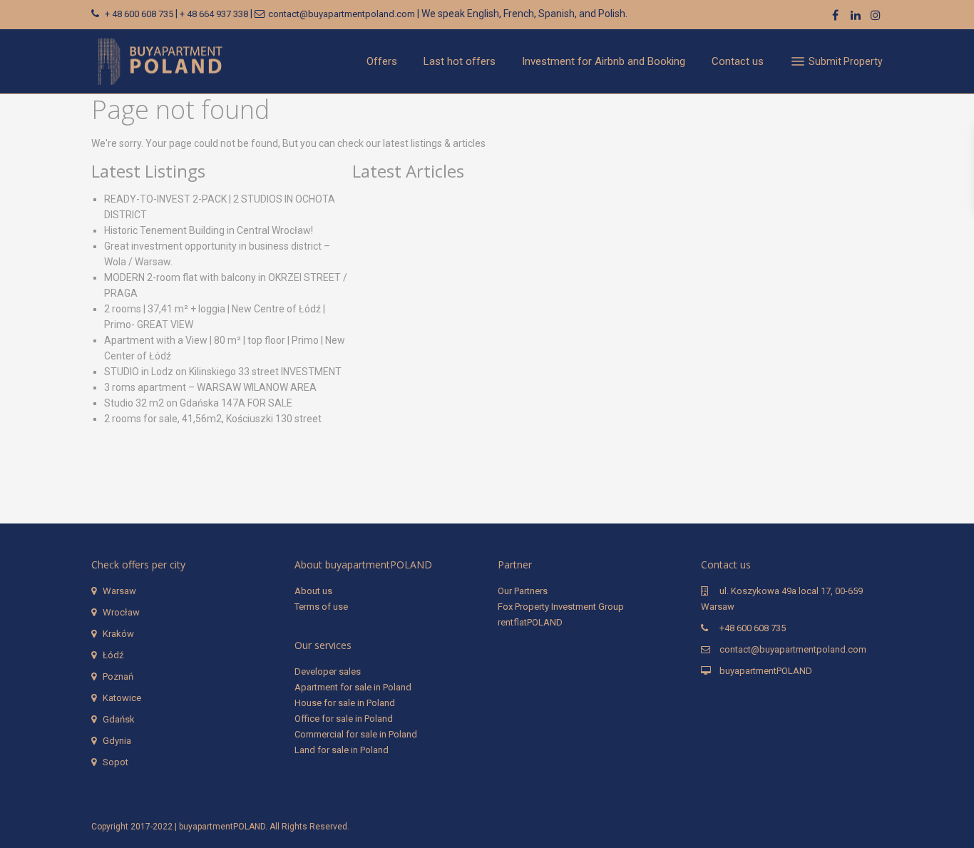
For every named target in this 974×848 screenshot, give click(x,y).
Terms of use (321, 606)
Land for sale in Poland (341, 750)
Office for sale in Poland (343, 718)
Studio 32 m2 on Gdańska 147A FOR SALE (198, 403)
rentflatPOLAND (530, 622)
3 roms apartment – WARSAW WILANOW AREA (210, 387)
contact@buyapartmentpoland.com (341, 14)
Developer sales (327, 671)
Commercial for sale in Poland (355, 734)
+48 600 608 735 (752, 628)
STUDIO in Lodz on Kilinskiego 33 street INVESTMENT (223, 371)
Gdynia (117, 740)
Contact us (738, 61)
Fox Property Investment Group (561, 606)
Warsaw (119, 591)
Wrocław (121, 612)
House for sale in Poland (344, 703)
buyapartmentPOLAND (765, 670)
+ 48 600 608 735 (139, 14)
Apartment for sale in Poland (352, 687)
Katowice (122, 698)
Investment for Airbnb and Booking (603, 61)
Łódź (113, 655)
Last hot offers (460, 61)
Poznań (118, 676)
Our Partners (523, 591)
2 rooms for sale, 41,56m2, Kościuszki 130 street (213, 418)
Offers (381, 61)
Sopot (115, 762)
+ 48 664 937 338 (214, 14)
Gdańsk (119, 719)
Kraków (118, 633)
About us (313, 591)
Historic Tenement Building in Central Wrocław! (208, 230)
